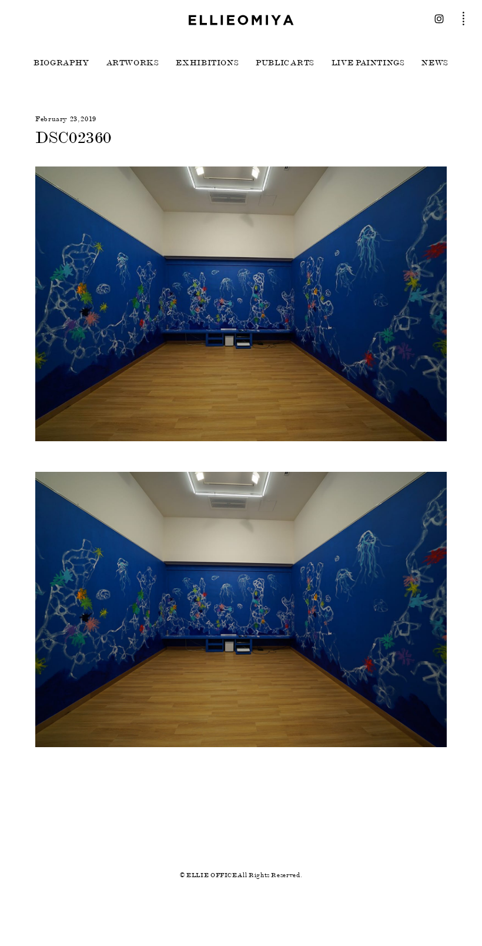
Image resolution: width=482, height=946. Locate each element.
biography (61, 63)
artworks (132, 63)
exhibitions (207, 63)
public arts (285, 63)
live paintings (368, 63)
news (434, 63)
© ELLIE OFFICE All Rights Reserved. (241, 875)
